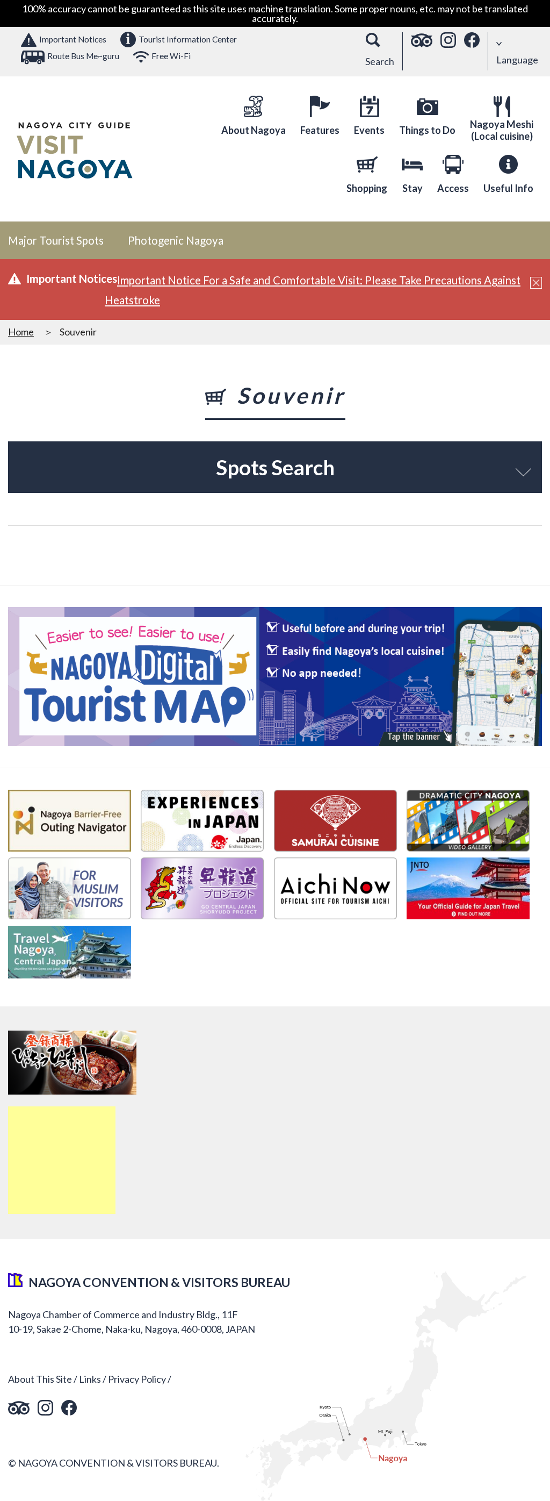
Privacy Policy (137, 1379)
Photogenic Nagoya (175, 240)
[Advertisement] (61, 1160)
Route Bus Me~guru (83, 56)
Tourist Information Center (188, 39)
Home (21, 332)
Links (90, 1379)
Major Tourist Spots (56, 240)
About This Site (40, 1379)
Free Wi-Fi (171, 56)
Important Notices (72, 39)
